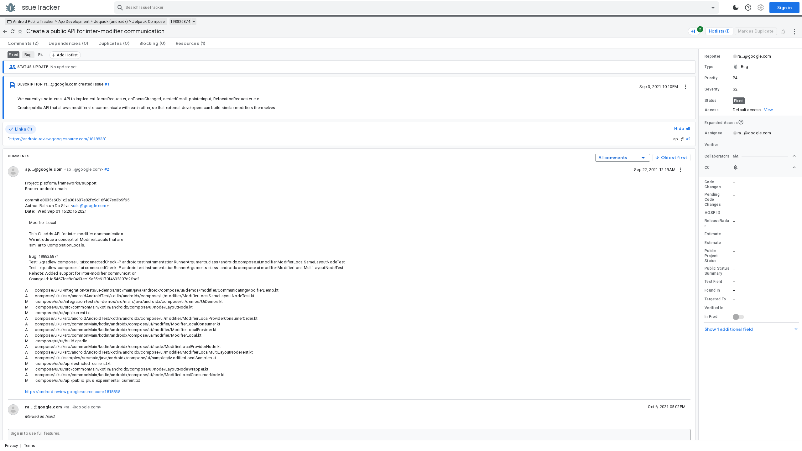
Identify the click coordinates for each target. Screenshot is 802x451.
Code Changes (713, 184)
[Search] (120, 7)
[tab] (23, 43)
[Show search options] (713, 7)
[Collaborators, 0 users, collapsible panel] (764, 156)
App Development (74, 21)
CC (707, 167)
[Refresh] (12, 31)
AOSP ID (712, 212)
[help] (748, 7)
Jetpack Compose (148, 21)
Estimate (713, 234)
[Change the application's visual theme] (735, 7)
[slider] (699, 244)
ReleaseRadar (717, 223)
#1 (107, 84)
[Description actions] (685, 86)
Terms (29, 445)
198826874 (180, 21)
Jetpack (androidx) (111, 21)
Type (709, 67)
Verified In (714, 308)
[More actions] (794, 31)
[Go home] (5, 31)
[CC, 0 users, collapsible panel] (764, 167)
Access (712, 110)
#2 (688, 139)
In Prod (711, 316)
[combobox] (417, 7)
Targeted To (715, 299)
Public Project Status (711, 256)
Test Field (713, 281)
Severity (712, 89)
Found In (712, 290)
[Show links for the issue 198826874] (193, 21)
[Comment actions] (680, 169)
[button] (750, 67)
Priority (711, 78)
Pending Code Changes (713, 199)
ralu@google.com (90, 205)
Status (711, 100)
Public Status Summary (717, 271)
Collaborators (717, 156)
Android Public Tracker (33, 21)
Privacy (11, 445)
